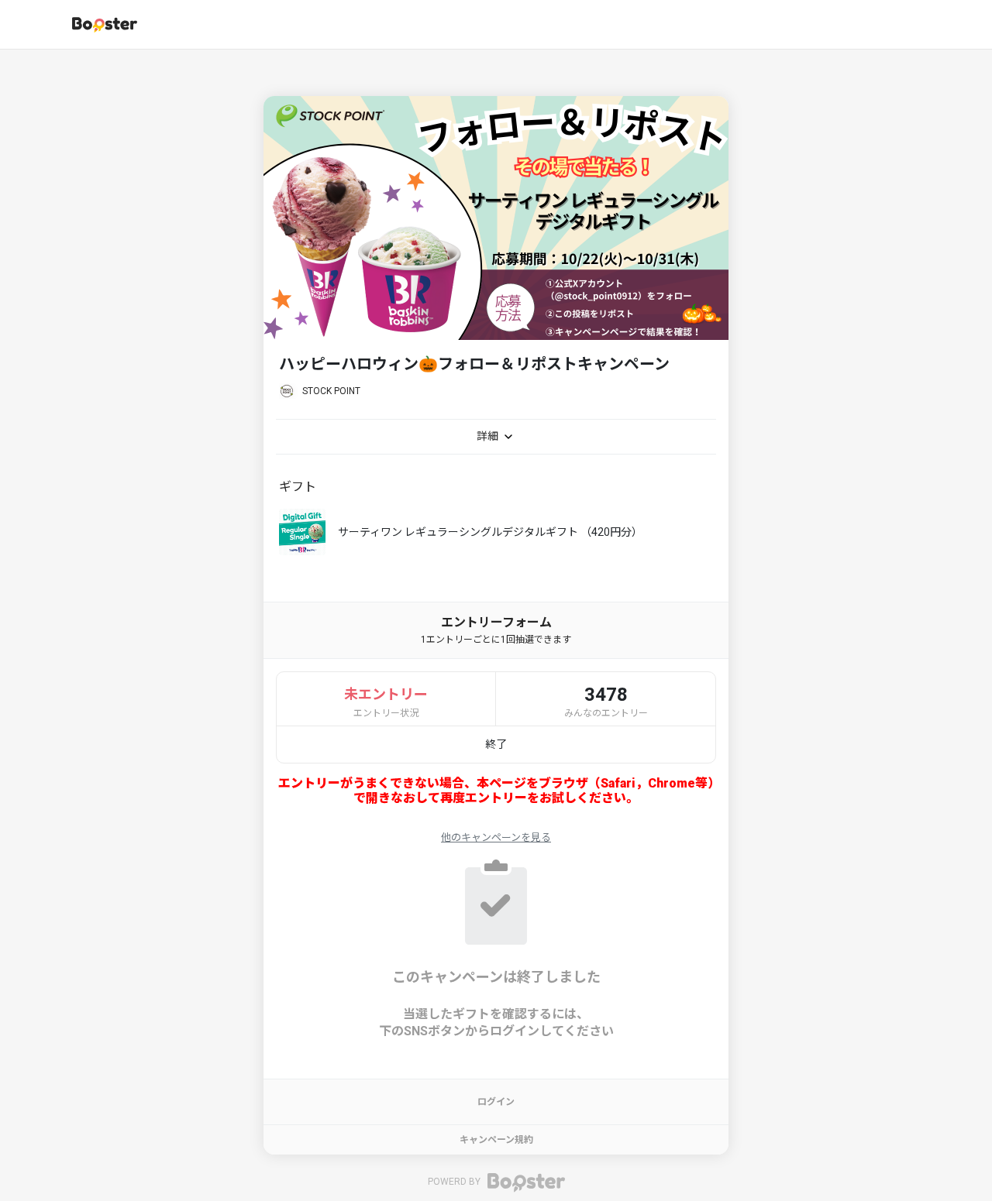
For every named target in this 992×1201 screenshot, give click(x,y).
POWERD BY (455, 1182)
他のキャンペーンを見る (496, 837)
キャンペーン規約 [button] (496, 1139)
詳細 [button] (489, 436)
